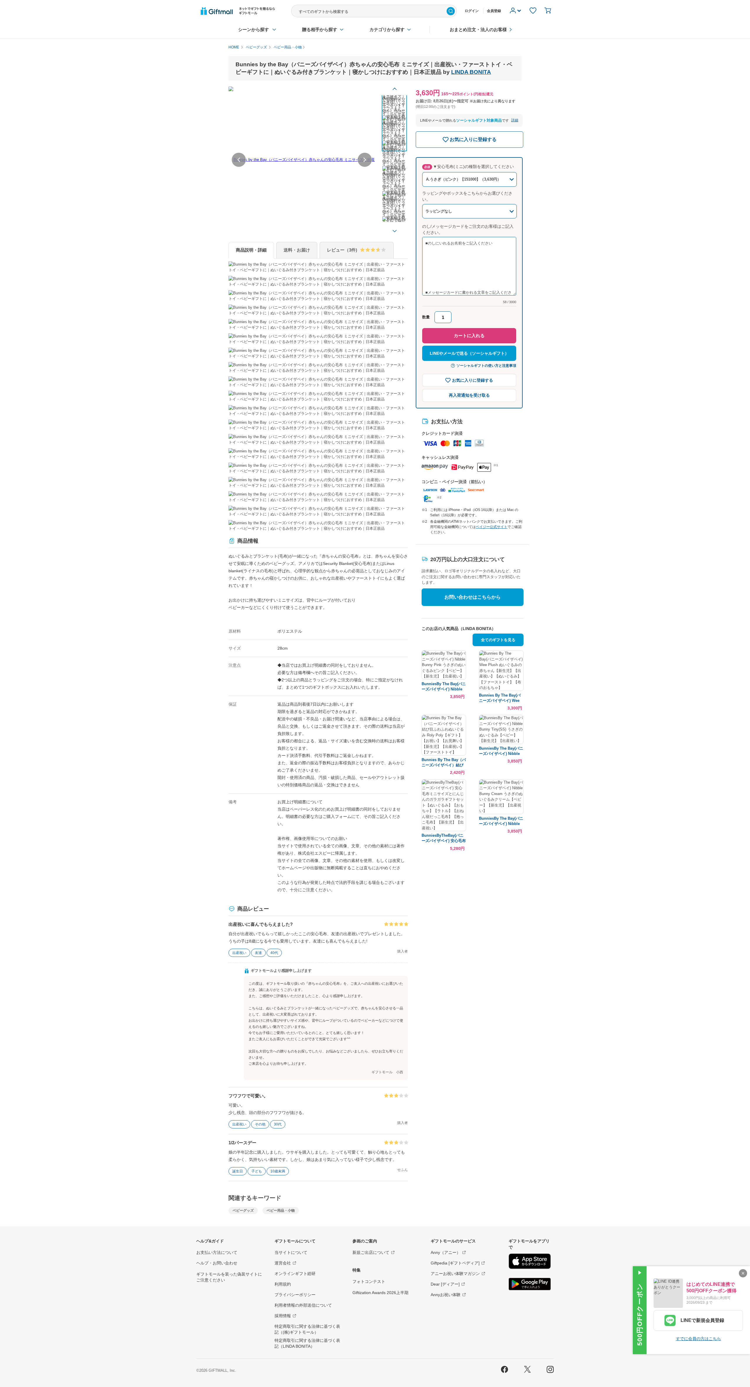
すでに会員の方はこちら (698, 1338)
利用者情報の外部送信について (303, 1305)
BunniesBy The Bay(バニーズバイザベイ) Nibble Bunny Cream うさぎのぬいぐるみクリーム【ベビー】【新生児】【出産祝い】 (501, 821)
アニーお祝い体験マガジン (455, 1273)
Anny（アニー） (446, 1252)
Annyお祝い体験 (446, 1294)
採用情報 (283, 1315)
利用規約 (283, 1284)
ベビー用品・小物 (281, 1210)
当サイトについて (291, 1252)
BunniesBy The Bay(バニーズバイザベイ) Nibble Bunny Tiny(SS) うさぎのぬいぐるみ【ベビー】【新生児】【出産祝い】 (501, 751)
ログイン (472, 11)
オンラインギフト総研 (295, 1273)
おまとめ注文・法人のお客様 (478, 29)
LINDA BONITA (471, 72)
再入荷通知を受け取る (469, 395)
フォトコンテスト (368, 1281)
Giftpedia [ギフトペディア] (455, 1263)
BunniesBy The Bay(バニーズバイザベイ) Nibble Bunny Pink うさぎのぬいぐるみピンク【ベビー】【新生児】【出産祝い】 (444, 687)
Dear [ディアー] (445, 1284)
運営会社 (283, 1263)
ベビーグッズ (243, 1210)
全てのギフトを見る (498, 640)
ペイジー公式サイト (491, 527)
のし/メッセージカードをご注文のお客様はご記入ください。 (468, 229)
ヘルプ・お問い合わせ (216, 1263)
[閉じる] (743, 1273)
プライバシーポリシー (295, 1294)
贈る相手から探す (319, 29)
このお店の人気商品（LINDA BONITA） (459, 628)
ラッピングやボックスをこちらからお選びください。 (467, 196)
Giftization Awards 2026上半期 (380, 1292)
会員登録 (494, 11)
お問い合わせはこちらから (472, 597)
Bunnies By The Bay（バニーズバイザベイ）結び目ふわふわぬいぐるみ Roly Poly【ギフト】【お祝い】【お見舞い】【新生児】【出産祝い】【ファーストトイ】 (444, 763)
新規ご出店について (370, 1252)
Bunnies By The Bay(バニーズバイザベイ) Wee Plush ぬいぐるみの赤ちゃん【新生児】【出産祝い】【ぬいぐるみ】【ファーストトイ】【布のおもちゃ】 (500, 698)
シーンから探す (253, 29)
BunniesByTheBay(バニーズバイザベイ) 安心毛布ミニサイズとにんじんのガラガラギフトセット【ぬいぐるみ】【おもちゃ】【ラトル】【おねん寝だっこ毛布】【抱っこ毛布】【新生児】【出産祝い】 (444, 838)
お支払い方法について (216, 1252)
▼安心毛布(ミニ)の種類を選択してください (469, 166)
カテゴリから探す (387, 29)
